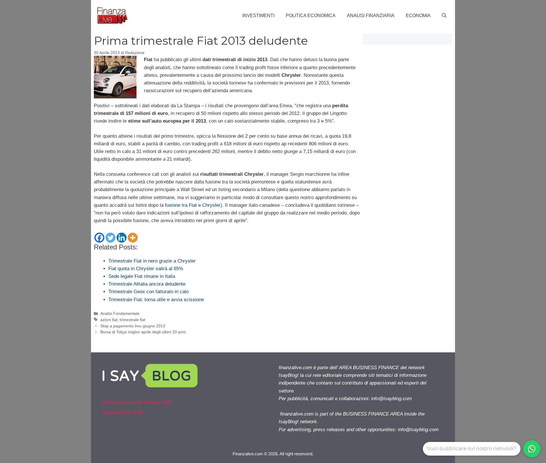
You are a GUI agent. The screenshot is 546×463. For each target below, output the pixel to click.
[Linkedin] (122, 238)
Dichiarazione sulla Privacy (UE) (137, 402)
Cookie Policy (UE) (122, 412)
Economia (418, 15)
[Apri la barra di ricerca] (444, 16)
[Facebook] (99, 238)
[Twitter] (110, 238)
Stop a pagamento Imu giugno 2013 (132, 326)
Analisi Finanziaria (370, 15)
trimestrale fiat (132, 319)
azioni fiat (108, 319)
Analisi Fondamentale (119, 313)
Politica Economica (311, 15)
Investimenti (258, 15)
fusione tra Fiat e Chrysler (192, 205)
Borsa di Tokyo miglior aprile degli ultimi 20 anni (143, 332)
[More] (133, 238)
